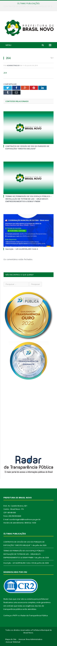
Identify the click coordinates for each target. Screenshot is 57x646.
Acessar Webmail (13, 642)
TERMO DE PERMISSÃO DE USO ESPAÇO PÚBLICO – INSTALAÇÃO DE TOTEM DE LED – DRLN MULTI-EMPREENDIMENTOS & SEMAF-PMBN (29, 6)
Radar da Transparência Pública (34, 615)
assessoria (22, 602)
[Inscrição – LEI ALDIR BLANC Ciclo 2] (28, 230)
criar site (20, 599)
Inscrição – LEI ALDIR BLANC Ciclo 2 (21, 249)
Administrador (13, 65)
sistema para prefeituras (37, 599)
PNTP (15, 615)
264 (5, 72)
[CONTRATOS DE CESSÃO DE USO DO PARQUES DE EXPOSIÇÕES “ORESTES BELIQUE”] (28, 127)
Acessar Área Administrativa (30, 639)
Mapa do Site (10, 639)
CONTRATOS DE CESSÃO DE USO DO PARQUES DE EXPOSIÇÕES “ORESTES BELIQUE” (27, 147)
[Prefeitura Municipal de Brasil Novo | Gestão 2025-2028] (29, 27)
